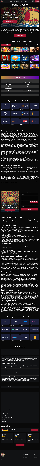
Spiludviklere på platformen (6, 403)
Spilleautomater (34, 44)
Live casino (14, 44)
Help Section (4, 419)
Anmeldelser (4, 421)
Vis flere (20, 444)
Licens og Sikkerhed (5, 415)
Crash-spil (24, 44)
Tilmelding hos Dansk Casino (6, 407)
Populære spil (5, 44)
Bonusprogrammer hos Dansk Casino (8, 409)
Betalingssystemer (5, 411)
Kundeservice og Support (6, 413)
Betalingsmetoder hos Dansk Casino (7, 417)
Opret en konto (4, 405)
